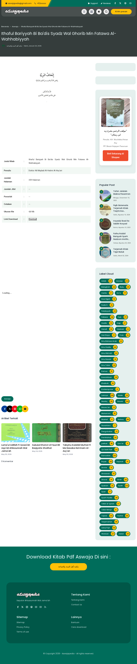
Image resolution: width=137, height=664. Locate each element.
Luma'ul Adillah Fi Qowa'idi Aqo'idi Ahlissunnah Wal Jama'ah (15, 448)
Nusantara (108, 425)
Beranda (5, 26)
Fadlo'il (106, 305)
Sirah (122, 479)
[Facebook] (4, 409)
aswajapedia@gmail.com (20, 3)
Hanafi (106, 329)
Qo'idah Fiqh (109, 449)
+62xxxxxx (41, 3)
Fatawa (107, 317)
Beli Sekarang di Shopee (115, 155)
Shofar (106, 467)
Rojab (106, 461)
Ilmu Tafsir (108, 365)
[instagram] (27, 607)
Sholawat (108, 473)
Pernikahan (109, 437)
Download (32, 219)
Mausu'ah (108, 407)
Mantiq (107, 401)
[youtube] (130, 3)
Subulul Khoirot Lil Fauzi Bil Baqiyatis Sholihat (46, 446)
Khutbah (107, 383)
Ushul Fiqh (108, 527)
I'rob (124, 335)
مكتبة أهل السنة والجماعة (68, 566)
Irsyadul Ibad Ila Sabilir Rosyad (121, 222)
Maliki (123, 395)
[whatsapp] (20, 409)
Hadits (106, 323)
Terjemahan (109, 521)
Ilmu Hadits (108, 347)
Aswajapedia (68, 653)
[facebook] (115, 3)
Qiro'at (122, 443)
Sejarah (122, 461)
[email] (25, 409)
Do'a (121, 293)
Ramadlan (108, 455)
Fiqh (122, 317)
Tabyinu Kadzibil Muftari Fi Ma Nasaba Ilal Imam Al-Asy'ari (77, 448)
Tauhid (122, 515)
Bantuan (75, 622)
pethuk (106, 443)
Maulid (123, 401)
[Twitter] (9, 409)
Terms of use (23, 631)
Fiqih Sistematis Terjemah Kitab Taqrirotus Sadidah (120, 208)
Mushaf (107, 419)
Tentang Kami (77, 600)
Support (94, 3)
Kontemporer (109, 389)
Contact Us (76, 604)
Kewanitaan (109, 377)
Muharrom (108, 413)
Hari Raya (107, 335)
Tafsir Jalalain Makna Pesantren (121, 192)
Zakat (124, 534)
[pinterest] (125, 3)
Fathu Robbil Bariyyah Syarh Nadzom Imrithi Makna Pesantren (121, 236)
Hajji (121, 323)
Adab (106, 281)
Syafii (123, 485)
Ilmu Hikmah (109, 353)
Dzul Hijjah (108, 299)
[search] (106, 11)
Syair (106, 491)
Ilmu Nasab (108, 359)
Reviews (107, 3)
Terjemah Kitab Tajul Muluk (120, 250)
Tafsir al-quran (110, 503)
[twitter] (120, 3)
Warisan (107, 534)
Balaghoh (108, 287)
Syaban (107, 485)
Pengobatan (109, 431)
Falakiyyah (108, 311)
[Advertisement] (46, 260)
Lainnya (107, 395)
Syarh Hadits (109, 497)
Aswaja (15, 26)
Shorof (106, 479)
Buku (124, 287)
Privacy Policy (23, 627)
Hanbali (123, 329)
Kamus (106, 371)
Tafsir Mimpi (108, 509)
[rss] (45, 607)
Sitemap (21, 622)
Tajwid (106, 515)
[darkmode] (99, 11)
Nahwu (123, 419)
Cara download (78, 627)
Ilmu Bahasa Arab (111, 341)
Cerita (106, 293)
